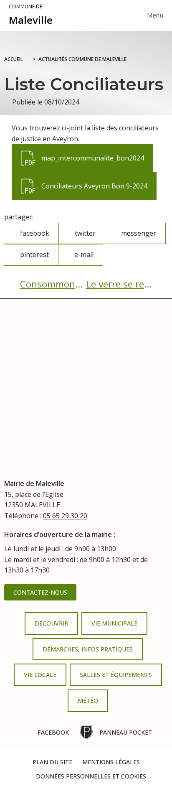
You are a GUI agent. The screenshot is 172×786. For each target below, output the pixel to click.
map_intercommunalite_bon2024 (82, 153)
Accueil (13, 59)
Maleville (31, 15)
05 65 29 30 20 (65, 515)
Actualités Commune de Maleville (82, 59)
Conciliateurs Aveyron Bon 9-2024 (83, 181)
